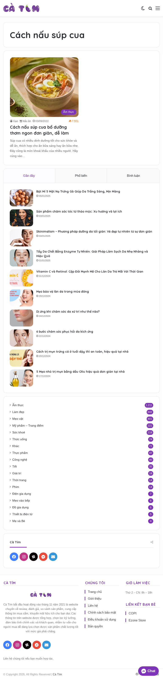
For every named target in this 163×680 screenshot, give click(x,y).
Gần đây (29, 175)
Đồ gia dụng (20, 507)
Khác (15, 446)
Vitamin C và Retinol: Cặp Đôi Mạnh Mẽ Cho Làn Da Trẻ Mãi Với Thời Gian (89, 271)
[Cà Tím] (21, 8)
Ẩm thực (18, 405)
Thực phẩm (20, 452)
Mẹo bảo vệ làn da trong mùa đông (62, 291)
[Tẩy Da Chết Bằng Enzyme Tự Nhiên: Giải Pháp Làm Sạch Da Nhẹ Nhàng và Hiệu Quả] (21, 257)
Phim (15, 487)
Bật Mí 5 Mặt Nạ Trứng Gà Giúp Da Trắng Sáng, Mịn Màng (78, 191)
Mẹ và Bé (18, 521)
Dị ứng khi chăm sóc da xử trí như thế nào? (68, 311)
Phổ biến (81, 175)
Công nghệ (19, 459)
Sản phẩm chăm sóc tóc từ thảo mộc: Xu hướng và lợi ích (79, 211)
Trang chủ (95, 592)
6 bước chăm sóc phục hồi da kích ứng (64, 332)
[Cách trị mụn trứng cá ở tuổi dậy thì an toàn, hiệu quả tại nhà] (21, 358)
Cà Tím (57, 674)
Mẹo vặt (17, 418)
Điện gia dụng (21, 493)
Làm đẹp (18, 412)
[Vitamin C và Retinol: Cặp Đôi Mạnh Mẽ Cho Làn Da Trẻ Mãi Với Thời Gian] (21, 277)
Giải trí (16, 473)
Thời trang (19, 480)
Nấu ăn (26, 121)
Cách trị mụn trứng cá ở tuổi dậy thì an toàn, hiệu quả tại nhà (82, 352)
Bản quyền (95, 626)
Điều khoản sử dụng (102, 619)
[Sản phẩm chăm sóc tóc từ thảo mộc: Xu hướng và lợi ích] (21, 217)
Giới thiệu (94, 598)
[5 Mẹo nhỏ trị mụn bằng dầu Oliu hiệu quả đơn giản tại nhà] (21, 378)
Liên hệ (93, 605)
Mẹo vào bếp (21, 500)
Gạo (15, 121)
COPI (132, 613)
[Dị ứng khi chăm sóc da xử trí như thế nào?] (21, 317)
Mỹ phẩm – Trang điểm (28, 425)
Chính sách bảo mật (102, 612)
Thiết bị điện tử (22, 514)
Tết (14, 466)
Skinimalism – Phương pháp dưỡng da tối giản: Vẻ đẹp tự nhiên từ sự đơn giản (94, 231)
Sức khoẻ (18, 432)
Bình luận (133, 175)
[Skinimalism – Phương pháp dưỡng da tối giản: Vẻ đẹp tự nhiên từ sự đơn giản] (21, 237)
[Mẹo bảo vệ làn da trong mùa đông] (21, 297)
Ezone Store (137, 620)
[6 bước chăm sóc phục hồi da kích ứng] (21, 337)
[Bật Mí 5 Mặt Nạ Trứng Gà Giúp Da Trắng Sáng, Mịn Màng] (21, 197)
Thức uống (19, 439)
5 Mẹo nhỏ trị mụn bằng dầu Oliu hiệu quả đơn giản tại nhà (80, 372)
